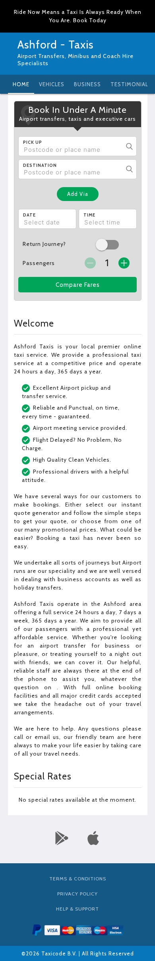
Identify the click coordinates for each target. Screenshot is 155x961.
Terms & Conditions (77, 879)
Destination (40, 165)
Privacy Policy (77, 894)
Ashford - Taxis (55, 44)
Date (29, 215)
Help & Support (77, 909)
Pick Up (32, 142)
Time (89, 215)
